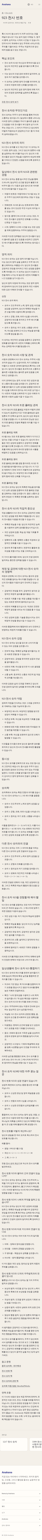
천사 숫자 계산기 (13, 1163)
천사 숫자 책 (7, 1376)
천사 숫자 (8, 13)
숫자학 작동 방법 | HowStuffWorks (16, 1386)
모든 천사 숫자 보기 (10, 102)
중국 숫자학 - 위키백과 (11, 1366)
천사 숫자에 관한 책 (10, 1381)
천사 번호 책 (7, 1371)
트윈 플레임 (18, 410)
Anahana (6, 4)
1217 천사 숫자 (10, 1442)
